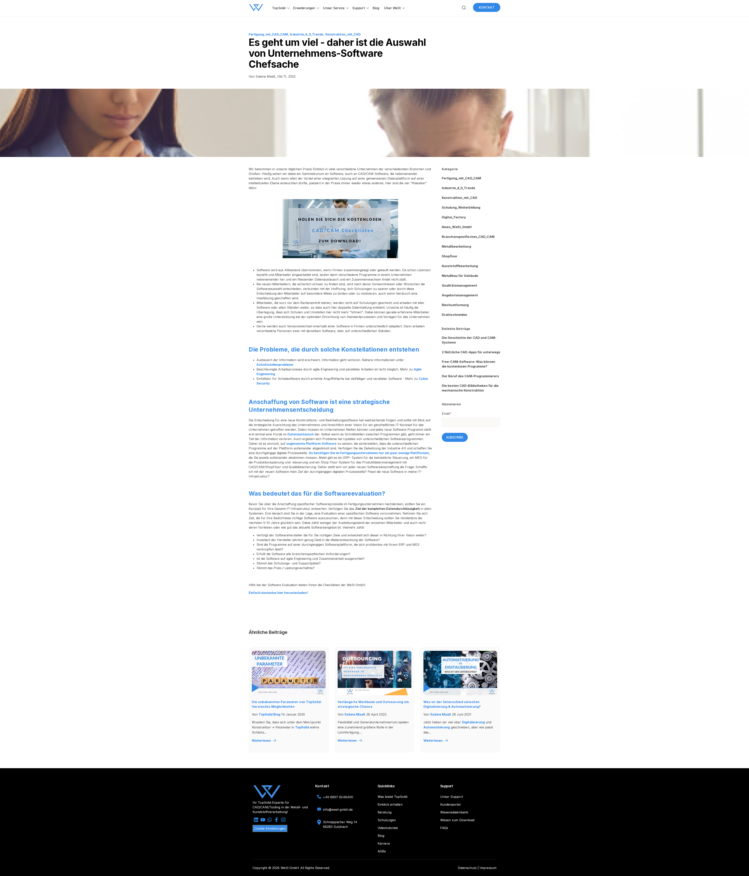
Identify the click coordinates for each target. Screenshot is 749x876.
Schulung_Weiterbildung (461, 208)
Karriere (384, 843)
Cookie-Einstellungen (270, 828)
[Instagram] (283, 820)
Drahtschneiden (454, 315)
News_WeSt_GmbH (457, 227)
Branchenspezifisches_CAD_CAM (468, 237)
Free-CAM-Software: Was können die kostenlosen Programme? (468, 364)
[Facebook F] (276, 820)
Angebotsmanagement (460, 295)
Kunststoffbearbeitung (460, 266)
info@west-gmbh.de (338, 809)
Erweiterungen (304, 8)
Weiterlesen (261, 740)
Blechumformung (455, 305)
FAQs (444, 828)
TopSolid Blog (269, 714)
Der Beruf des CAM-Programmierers (470, 376)
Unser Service (333, 8)
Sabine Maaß (354, 714)
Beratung (384, 812)
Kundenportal (450, 804)
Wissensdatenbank (454, 812)
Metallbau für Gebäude (460, 276)
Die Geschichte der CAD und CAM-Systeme (469, 340)
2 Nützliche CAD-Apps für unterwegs (471, 352)
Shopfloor (449, 256)
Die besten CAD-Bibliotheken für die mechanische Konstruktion (470, 388)
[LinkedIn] (256, 820)
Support (358, 8)
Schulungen (387, 820)
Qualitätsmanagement (459, 286)
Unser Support (451, 797)
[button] (463, 8)
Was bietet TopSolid (392, 797)
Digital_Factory (454, 217)
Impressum (488, 868)
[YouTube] (262, 820)
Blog (376, 8)
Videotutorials (388, 828)
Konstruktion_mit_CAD (343, 34)
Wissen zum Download (457, 820)
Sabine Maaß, (263, 76)
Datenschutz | (468, 868)
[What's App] (269, 820)
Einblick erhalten (390, 804)
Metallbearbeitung (456, 247)
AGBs (382, 851)
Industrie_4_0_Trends (306, 34)
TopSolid (278, 8)
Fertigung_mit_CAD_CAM (268, 34)
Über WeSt (392, 8)
